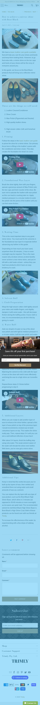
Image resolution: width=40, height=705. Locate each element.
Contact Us (31, 703)
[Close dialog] (38, 338)
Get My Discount (19, 365)
